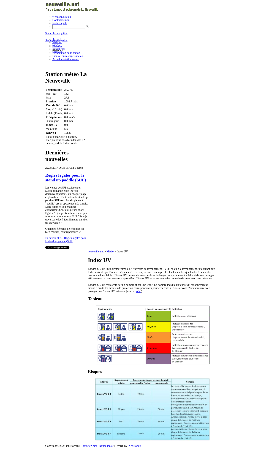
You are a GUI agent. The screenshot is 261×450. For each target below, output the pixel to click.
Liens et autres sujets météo (67, 56)
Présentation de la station (66, 52)
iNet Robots (134, 445)
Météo (110, 251)
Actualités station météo (65, 59)
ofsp (138, 291)
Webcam (57, 42)
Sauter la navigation (56, 33)
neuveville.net (96, 251)
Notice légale (59, 23)
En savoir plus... (65, 239)
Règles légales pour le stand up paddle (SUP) (65, 177)
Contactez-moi (60, 19)
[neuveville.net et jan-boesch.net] (72, 10)
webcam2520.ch (61, 16)
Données (57, 46)
